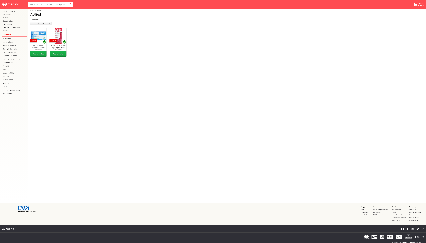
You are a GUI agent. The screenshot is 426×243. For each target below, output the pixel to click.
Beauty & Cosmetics (10, 49)
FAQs (363, 210)
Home (32, 11)
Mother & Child (8, 73)
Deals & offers (8, 21)
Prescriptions (8, 24)
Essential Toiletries (10, 56)
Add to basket (38, 54)
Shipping (364, 212)
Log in (5, 11)
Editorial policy (414, 220)
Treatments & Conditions (12, 27)
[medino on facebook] (406, 229)
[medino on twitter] (416, 229)
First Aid (6, 66)
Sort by (41, 23)
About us (412, 210)
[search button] (70, 4)
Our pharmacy (377, 212)
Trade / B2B (395, 220)
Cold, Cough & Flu (9, 52)
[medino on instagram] (411, 229)
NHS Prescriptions (379, 215)
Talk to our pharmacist (380, 210)
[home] (14, 4)
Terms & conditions (398, 215)
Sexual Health (8, 80)
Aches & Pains (8, 42)
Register (13, 11)
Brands (5, 18)
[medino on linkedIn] (422, 229)
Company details (415, 212)
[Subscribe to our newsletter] (401, 229)
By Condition (7, 93)
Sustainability (413, 218)
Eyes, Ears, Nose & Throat (12, 59)
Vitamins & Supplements (12, 90)
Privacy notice (414, 215)
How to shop (396, 210)
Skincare (6, 83)
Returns (394, 212)
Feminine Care (8, 63)
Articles (5, 31)
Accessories (7, 39)
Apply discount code (398, 218)
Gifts (4, 69)
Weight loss (7, 15)
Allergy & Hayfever (9, 45)
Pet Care (6, 76)
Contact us (365, 215)
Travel (5, 87)
